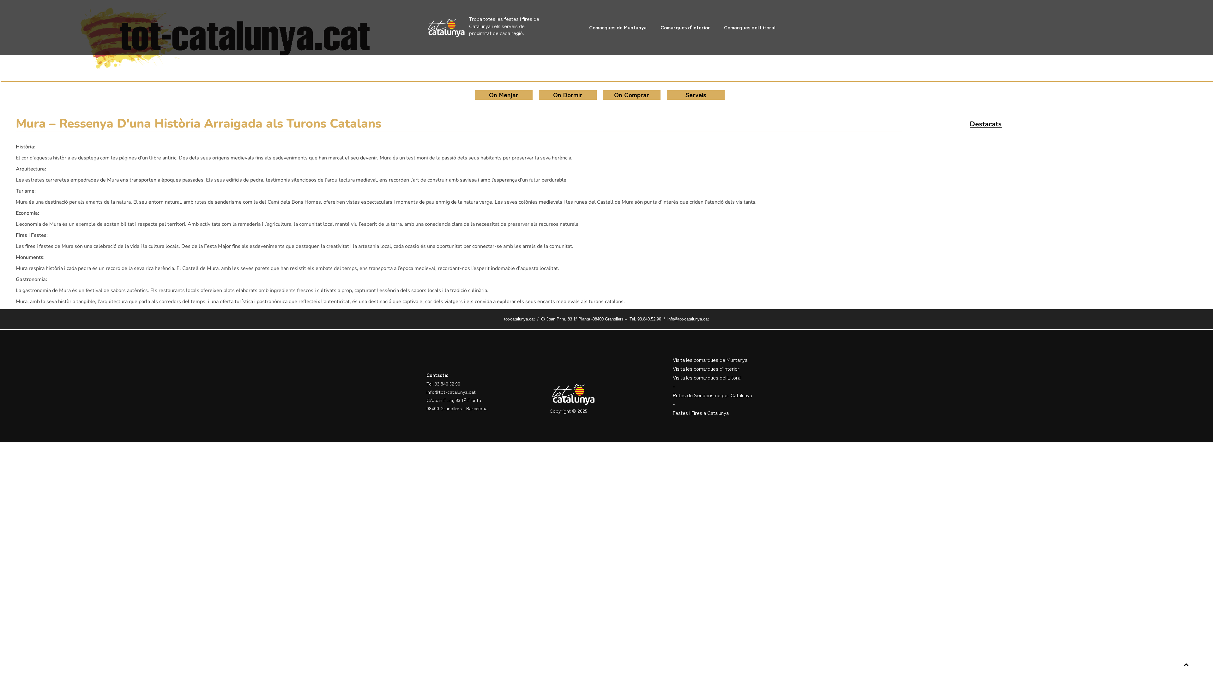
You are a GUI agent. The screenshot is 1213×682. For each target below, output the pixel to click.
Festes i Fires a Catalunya (701, 412)
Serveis (695, 94)
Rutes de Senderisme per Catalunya (712, 395)
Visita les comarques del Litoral (707, 377)
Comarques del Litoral (749, 27)
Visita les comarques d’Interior (706, 368)
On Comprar (631, 94)
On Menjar (503, 94)
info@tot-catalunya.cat (451, 391)
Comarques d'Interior (685, 27)
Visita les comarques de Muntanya (710, 359)
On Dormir (567, 94)
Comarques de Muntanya (618, 27)
